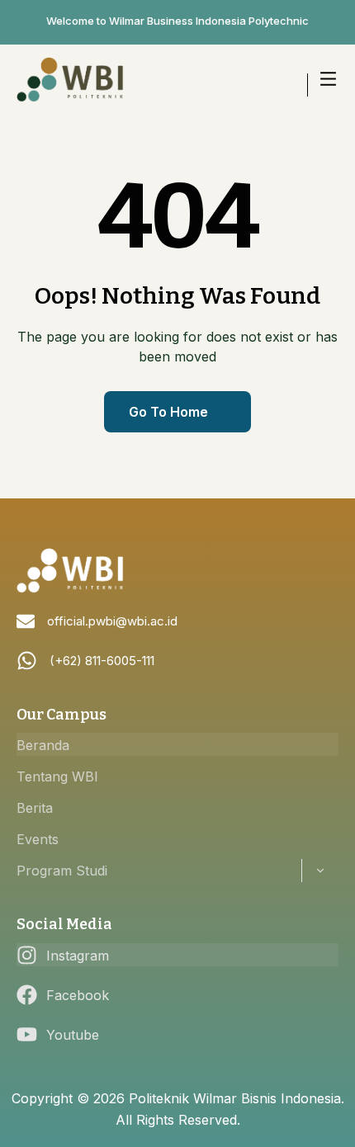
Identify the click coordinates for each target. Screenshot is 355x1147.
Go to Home (168, 412)
